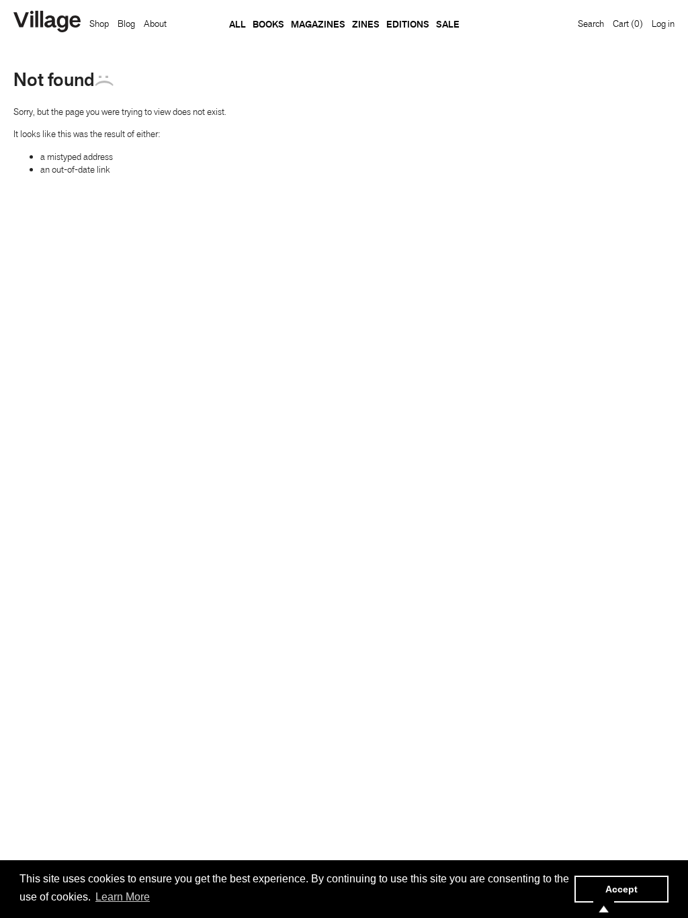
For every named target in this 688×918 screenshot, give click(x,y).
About (155, 23)
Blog (126, 23)
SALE (448, 24)
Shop (99, 23)
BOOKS (268, 24)
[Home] (47, 23)
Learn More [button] (122, 897)
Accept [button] (621, 889)
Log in (663, 23)
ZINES (366, 24)
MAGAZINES (318, 24)
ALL (237, 24)
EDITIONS (407, 24)
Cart (628, 23)
